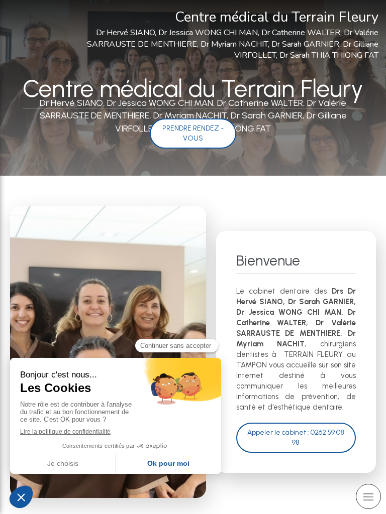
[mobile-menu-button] (368, 496)
